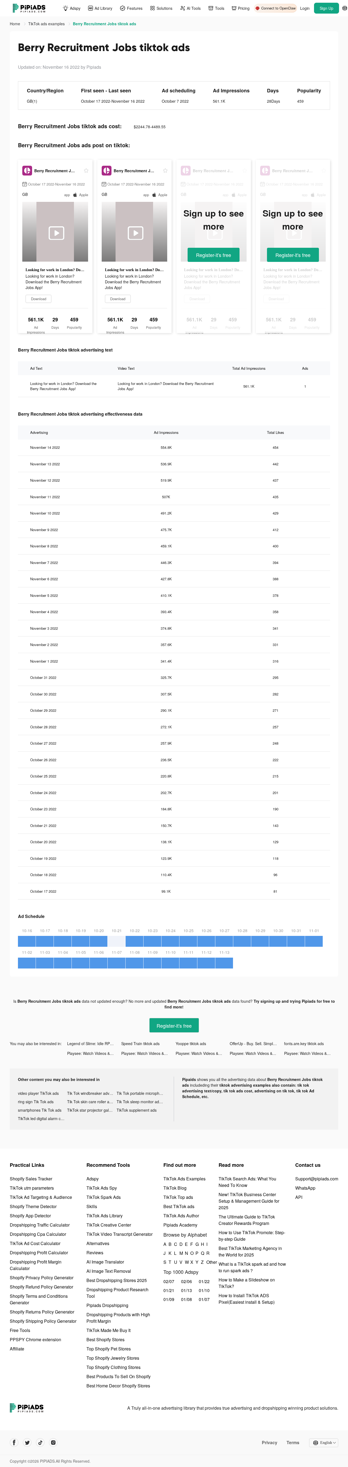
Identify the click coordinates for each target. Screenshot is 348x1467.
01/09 (168, 1299)
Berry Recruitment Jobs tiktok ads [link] (104, 23)
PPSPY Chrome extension (35, 1339)
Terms (293, 1442)
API (298, 1197)
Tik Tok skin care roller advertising (91, 1101)
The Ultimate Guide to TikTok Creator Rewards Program (247, 1220)
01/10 (204, 1290)
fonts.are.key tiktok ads (304, 1043)
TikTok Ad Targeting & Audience (41, 1197)
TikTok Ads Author (181, 1215)
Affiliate (17, 1349)
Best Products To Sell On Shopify (118, 1376)
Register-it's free (213, 254)
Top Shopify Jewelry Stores (112, 1358)
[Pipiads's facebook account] (14, 1442)
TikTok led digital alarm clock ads (42, 1118)
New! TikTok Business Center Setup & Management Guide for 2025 (249, 1201)
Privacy (269, 1442)
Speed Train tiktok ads (140, 1043)
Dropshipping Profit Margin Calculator (35, 1265)
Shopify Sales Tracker (31, 1179)
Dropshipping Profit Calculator (39, 1252)
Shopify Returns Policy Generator (42, 1312)
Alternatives (97, 1243)
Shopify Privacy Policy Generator (41, 1277)
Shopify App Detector (30, 1215)
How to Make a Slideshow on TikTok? (247, 1283)
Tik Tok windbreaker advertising (91, 1093)
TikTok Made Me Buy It (108, 1330)
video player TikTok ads (38, 1093)
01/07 (204, 1299)
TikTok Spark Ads (103, 1197)
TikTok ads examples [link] (47, 23)
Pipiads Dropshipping (107, 1305)
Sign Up (326, 8)
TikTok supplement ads (137, 1110)
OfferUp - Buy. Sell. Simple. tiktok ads (257, 1043)
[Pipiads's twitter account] (27, 1442)
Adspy (92, 1179)
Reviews (94, 1252)
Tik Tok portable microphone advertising (141, 1093)
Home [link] (15, 23)
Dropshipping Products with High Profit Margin (118, 1317)
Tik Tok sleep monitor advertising (141, 1101)
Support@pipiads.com (316, 1179)
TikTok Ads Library (104, 1215)
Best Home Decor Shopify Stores (118, 1386)
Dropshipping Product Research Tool (117, 1292)
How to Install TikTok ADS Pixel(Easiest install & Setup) (247, 1298)
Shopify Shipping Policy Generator (43, 1321)
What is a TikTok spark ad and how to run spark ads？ (252, 1267)
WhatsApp (305, 1188)
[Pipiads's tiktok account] (40, 1442)
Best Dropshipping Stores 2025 (116, 1280)
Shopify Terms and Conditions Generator (39, 1299)
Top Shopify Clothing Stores (113, 1367)
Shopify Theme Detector (33, 1206)
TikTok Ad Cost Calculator (35, 1243)
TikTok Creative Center (108, 1225)
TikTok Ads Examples (184, 1179)
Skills (91, 1206)
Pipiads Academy (180, 1225)
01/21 (168, 1290)
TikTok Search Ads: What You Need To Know (247, 1182)
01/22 (204, 1281)
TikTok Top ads (178, 1197)
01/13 (186, 1290)
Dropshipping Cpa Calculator (38, 1234)
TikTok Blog (175, 1188)
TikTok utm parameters (32, 1188)
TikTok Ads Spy (101, 1188)
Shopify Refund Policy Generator (41, 1287)
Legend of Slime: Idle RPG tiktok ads (94, 1043)
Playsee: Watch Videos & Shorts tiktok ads (94, 1053)
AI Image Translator (105, 1262)
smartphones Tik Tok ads (39, 1110)
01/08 (186, 1299)
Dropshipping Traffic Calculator (40, 1225)
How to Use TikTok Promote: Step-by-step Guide (252, 1235)
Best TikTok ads (178, 1206)
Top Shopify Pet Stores (108, 1349)
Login (305, 8)
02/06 (186, 1281)
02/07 (168, 1281)
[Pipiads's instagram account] (53, 1442)
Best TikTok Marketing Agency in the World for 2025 (250, 1251)
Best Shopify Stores (105, 1339)
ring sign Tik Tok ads (36, 1101)
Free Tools (20, 1330)
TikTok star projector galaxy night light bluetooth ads (91, 1110)
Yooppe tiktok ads (191, 1043)
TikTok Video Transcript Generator (119, 1234)
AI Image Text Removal (108, 1271)
